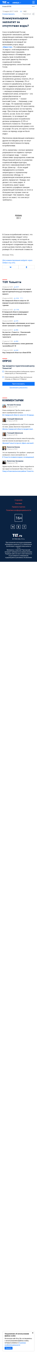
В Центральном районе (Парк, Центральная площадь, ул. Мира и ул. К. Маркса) (18, 378)
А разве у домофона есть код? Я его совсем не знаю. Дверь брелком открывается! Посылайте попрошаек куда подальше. (18, 425)
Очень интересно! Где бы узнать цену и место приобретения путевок (16, 411)
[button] (10, 267)
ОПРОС (7, 361)
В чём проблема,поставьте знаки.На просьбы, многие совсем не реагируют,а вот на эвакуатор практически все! (18, 440)
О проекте (18, 500)
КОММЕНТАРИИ (13, 400)
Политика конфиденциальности (18, 510)
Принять (9, 1348)
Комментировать (8, 14)
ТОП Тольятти (11, 282)
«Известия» (7, 47)
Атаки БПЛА (6, 6)
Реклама (18, 503)
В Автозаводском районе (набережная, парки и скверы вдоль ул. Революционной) (20, 372)
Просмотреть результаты (18, 387)
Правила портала (18, 507)
